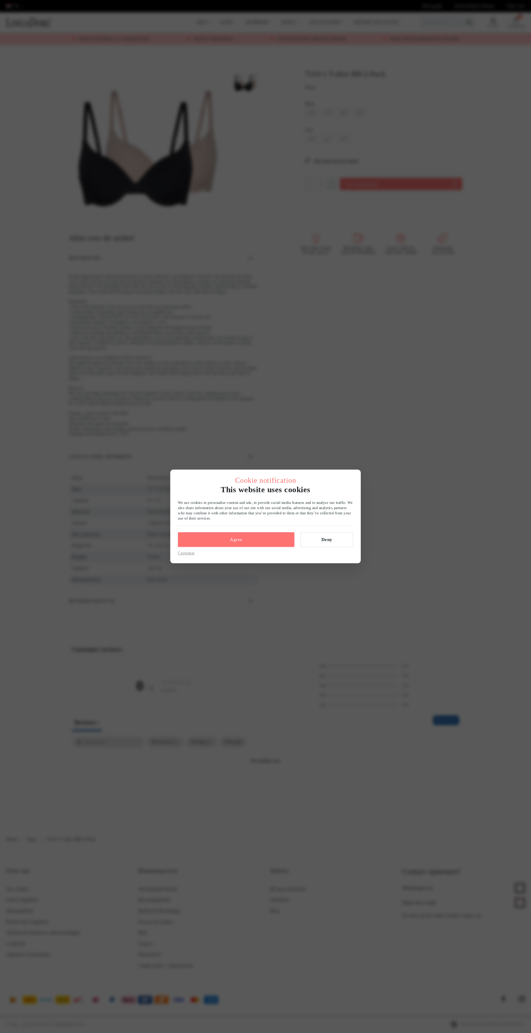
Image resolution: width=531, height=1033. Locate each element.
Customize (186, 553)
